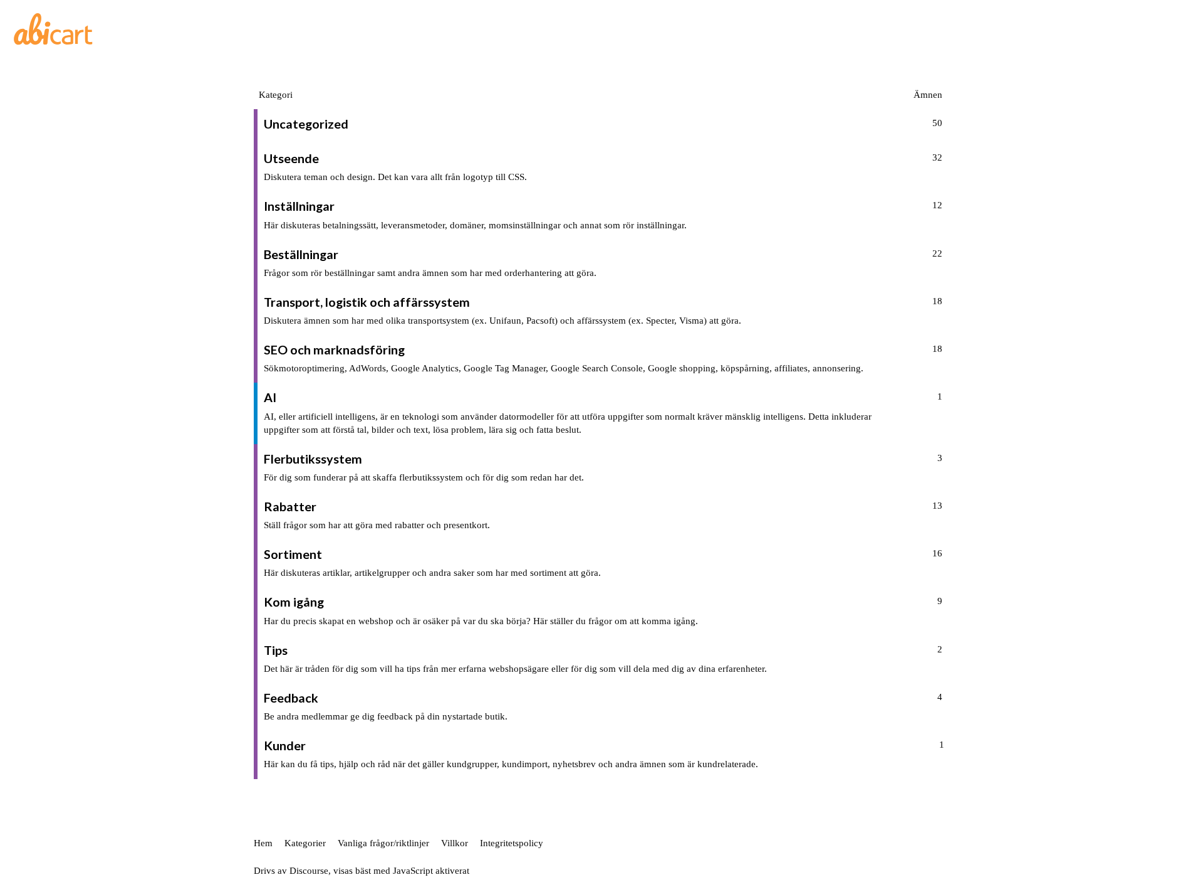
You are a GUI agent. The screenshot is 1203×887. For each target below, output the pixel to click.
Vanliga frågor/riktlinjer (383, 843)
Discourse (308, 871)
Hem (263, 843)
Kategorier (305, 843)
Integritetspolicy (511, 843)
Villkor (454, 843)
